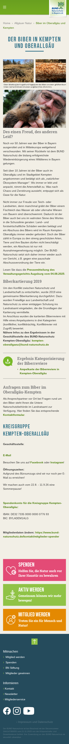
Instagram (56, 462)
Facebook (36, 462)
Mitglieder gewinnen (17, 673)
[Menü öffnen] (5, 7)
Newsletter (11, 693)
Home (6, 23)
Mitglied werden (15, 657)
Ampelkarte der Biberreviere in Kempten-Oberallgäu (38, 371)
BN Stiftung (12, 667)
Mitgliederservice (15, 699)
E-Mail (7, 455)
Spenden (10, 662)
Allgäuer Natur (23, 23)
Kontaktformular (13, 414)
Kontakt (9, 688)
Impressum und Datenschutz (34, 721)
